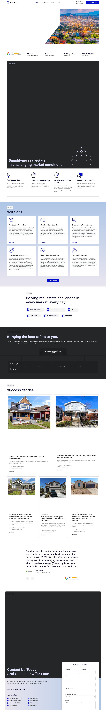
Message (67, 700)
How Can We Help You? (70, 694)
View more (14, 369)
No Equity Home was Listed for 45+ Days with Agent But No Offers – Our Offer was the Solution (21, 516)
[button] (53, 369)
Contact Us (52, 2)
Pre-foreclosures (52, 315)
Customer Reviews (15, 54)
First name (67, 669)
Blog (59, 2)
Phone (66, 675)
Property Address (69, 688)
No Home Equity (60, 452)
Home (36, 2)
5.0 (11, 53)
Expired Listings (55, 309)
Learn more (11, 471)
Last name (83, 669)
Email (66, 682)
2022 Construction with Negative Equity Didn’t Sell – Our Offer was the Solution (52, 518)
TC (72, 309)
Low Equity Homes (35, 309)
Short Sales (33, 315)
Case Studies (44, 2)
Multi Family (68, 315)
